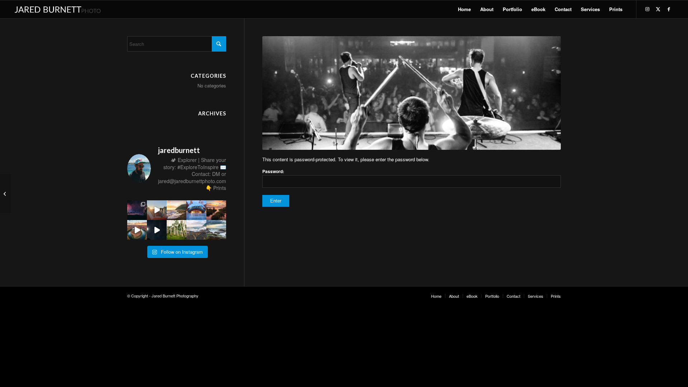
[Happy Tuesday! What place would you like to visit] (196, 230)
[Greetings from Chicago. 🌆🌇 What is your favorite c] (196, 210)
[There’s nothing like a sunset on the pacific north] (176, 210)
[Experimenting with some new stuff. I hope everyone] (137, 230)
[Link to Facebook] (669, 9)
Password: (273, 171)
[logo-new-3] (57, 9)
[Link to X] (658, 9)
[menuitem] (464, 9)
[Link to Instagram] (647, 9)
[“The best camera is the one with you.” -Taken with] (216, 210)
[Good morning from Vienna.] (157, 210)
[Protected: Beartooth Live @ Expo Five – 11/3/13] (5, 193)
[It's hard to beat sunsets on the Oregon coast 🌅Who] (216, 230)
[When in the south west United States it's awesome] (176, 230)
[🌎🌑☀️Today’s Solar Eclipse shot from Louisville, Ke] (157, 230)
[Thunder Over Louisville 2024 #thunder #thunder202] (137, 210)
